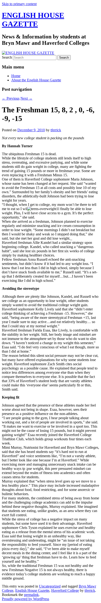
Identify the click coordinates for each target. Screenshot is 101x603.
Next (26, 98)
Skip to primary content (19, 4)
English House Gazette (32, 590)
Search (7, 57)
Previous (10, 98)
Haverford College (65, 590)
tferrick (55, 130)
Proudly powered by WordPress (25, 599)
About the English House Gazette (36, 80)
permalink (31, 595)
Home (15, 76)
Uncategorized (50, 586)
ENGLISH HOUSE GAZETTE (33, 19)
